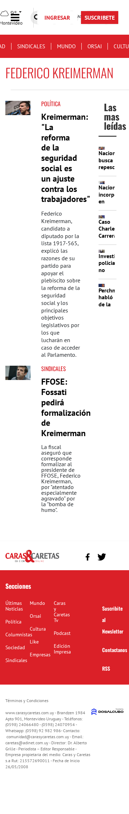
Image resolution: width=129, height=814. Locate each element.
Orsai (94, 46)
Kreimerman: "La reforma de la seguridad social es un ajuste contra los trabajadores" (65, 157)
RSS (106, 668)
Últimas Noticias (14, 606)
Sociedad (15, 647)
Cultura (38, 629)
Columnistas (18, 634)
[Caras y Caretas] (32, 562)
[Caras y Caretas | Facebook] (87, 556)
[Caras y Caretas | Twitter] (101, 557)
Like (34, 641)
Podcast (62, 633)
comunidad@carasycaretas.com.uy (37, 736)
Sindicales (31, 46)
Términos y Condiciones (26, 700)
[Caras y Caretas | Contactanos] (115, 556)
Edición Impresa (62, 649)
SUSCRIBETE (100, 17)
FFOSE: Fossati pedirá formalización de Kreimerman (66, 407)
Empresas (40, 654)
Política (51, 103)
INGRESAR (57, 17)
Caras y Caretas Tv (62, 611)
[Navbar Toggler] (20, 17)
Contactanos (114, 649)
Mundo (66, 46)
